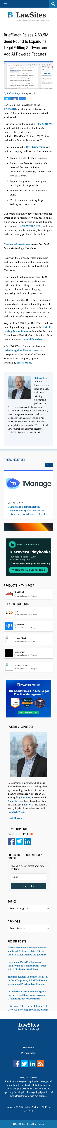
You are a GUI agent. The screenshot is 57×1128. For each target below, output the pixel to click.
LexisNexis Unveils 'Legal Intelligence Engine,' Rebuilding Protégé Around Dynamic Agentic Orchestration (27, 994)
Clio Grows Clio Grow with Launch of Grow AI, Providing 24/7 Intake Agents (28, 1007)
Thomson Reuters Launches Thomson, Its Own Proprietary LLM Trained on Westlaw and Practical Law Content (28, 980)
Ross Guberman (35, 147)
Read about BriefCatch (17, 244)
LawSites (25, 797)
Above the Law (15, 801)
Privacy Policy (28, 1053)
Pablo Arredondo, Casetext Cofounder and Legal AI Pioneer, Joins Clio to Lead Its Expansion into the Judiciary (28, 950)
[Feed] (40, 1063)
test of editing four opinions (27, 329)
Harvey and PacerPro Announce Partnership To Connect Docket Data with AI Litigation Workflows (27, 965)
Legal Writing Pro (29, 226)
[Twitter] (19, 841)
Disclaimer (28, 1047)
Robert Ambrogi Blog (28, 16)
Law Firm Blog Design (28, 1123)
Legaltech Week (16, 811)
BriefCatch (10, 109)
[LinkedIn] (27, 841)
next (51, 465)
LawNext (28, 804)
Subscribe (28, 886)
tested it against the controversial (23, 350)
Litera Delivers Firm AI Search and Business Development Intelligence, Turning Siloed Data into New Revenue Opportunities (28, 508)
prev (47, 465)
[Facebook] (11, 841)
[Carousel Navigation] (28, 465)
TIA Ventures (44, 124)
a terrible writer (32, 339)
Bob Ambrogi (13, 93)
